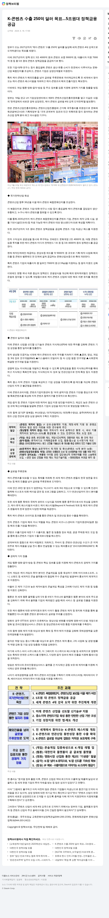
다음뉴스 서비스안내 (10, 875)
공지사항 (41, 875)
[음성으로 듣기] (79, 38)
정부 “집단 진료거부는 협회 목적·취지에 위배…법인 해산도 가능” (30, 855)
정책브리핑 (12, 3)
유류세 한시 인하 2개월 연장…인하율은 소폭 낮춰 (76, 855)
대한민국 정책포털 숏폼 (21, 847)
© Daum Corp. (8, 888)
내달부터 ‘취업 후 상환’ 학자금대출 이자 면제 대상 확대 (76, 859)
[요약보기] (74, 38)
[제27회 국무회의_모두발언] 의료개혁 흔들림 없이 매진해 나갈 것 (76, 851)
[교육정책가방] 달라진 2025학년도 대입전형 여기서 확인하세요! (30, 843)
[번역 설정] (84, 38)
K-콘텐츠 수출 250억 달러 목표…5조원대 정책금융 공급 (76, 843)
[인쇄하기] (95, 38)
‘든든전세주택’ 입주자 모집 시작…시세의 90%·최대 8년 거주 (30, 859)
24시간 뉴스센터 (28, 875)
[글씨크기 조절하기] (90, 38)
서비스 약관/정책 (55, 875)
